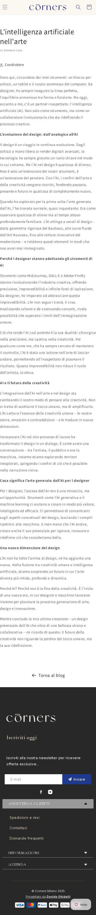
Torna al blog (51, 675)
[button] (78, 7)
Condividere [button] (14, 64)
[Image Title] (41, 792)
